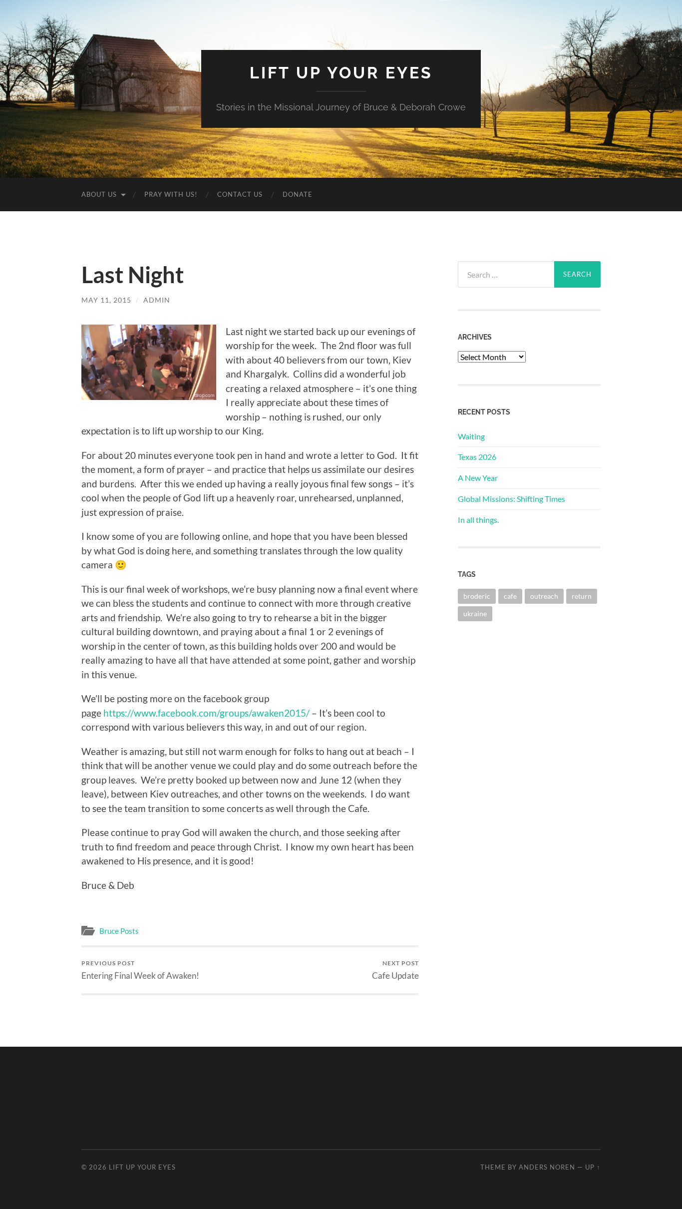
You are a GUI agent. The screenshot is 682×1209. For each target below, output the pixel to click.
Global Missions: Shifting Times (511, 498)
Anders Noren (547, 1167)
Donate (298, 194)
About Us (99, 194)
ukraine (475, 613)
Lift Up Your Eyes (341, 72)
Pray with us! (170, 194)
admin (156, 300)
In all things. (478, 519)
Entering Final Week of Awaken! (140, 970)
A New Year (478, 477)
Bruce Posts (119, 930)
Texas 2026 (477, 456)
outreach (544, 596)
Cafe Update (395, 970)
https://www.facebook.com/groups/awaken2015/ (207, 713)
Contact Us (240, 194)
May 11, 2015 (106, 300)
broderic (476, 596)
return (582, 596)
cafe (510, 596)
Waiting (471, 436)
